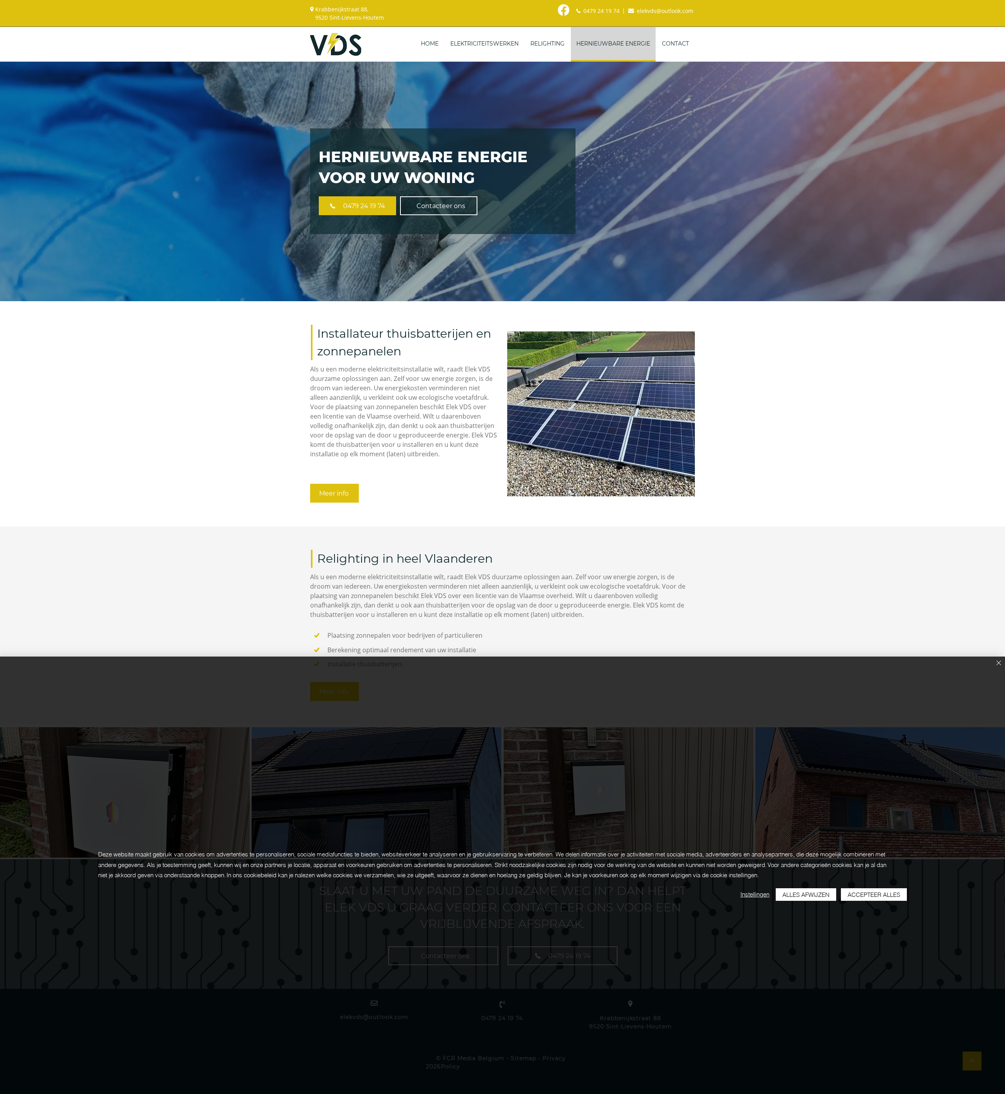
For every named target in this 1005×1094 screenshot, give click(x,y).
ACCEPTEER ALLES (874, 894)
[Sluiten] (998, 663)
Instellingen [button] (754, 894)
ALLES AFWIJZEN (806, 894)
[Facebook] (563, 10)
